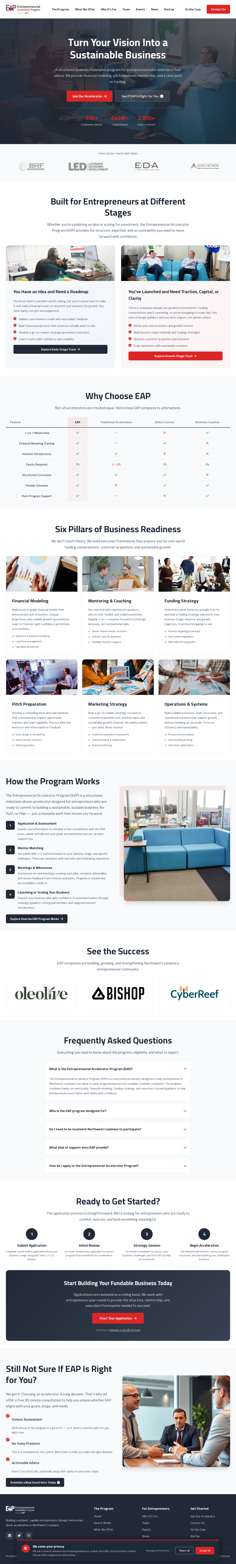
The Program (60, 9)
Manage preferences (157, 1550)
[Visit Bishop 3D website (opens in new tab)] (118, 995)
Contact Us (218, 9)
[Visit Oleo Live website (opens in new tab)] (41, 995)
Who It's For (109, 9)
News (154, 9)
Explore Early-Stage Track (58, 349)
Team (126, 9)
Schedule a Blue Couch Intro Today (33, 1482)
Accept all (204, 1550)
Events (140, 9)
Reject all (184, 1550)
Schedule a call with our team (124, 1330)
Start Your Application (116, 1318)
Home (97, 1516)
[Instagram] (28, 1535)
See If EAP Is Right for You (140, 96)
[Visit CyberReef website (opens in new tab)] (194, 995)
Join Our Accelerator (87, 96)
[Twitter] (19, 1535)
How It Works (102, 1523)
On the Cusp (193, 9)
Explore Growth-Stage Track (173, 356)
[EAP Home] (23, 9)
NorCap (169, 9)
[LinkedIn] (9, 1535)
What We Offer (85, 9)
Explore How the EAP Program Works (34, 919)
